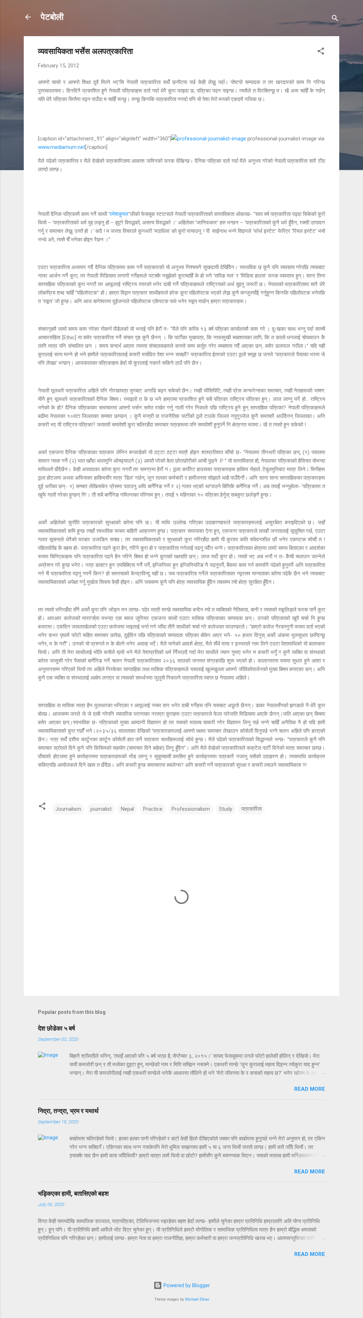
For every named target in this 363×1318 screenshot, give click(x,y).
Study (225, 809)
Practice (152, 809)
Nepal (127, 809)
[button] (321, 52)
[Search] (335, 19)
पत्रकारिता (251, 809)
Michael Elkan (197, 1299)
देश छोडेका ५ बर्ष (56, 1028)
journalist (101, 809)
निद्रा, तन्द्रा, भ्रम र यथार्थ (68, 1111)
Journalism (68, 809)
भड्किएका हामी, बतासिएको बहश (73, 1193)
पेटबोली (52, 17)
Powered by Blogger (186, 1285)
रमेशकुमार (119, 214)
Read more (309, 1089)
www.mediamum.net (61, 147)
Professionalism (191, 809)
